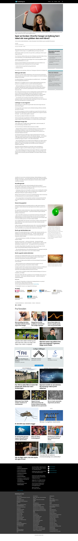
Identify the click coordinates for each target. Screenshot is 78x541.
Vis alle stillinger (39, 365)
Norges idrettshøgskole (36, 521)
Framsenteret (19, 508)
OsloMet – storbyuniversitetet (37, 530)
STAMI (50, 508)
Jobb (59, 1)
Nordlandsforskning (36, 515)
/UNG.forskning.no (53, 470)
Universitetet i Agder (52, 518)
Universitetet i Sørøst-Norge (54, 524)
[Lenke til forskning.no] (30, 1)
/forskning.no (52, 468)
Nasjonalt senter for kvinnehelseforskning (39, 509)
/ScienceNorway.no (53, 472)
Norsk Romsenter (35, 525)
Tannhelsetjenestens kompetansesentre (55, 514)
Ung (52, 1)
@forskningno (52, 466)
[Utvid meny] (62, 1)
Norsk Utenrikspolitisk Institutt (37, 526)
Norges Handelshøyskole (36, 517)
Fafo (17, 503)
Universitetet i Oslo (52, 522)
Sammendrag (36, 284)
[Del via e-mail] (20, 305)
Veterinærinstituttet (52, 528)
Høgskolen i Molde (19, 513)
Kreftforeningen (19, 522)
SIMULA (51, 502)
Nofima (34, 512)
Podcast (55, 1)
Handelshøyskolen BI (20, 510)
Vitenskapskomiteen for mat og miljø (55, 531)
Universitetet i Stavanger (53, 523)
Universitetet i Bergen (53, 519)
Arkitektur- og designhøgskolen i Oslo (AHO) (23, 497)
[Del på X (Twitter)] (17, 305)
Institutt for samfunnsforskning (21, 519)
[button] (16, 357)
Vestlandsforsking (52, 527)
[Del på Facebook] (16, 305)
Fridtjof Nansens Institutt (20, 509)
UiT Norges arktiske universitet (54, 517)
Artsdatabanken (19, 498)
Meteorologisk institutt (20, 525)
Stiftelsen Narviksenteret (53, 510)
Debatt (49, 1)
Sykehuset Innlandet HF (53, 513)
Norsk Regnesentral (36, 524)
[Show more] (55, 68)
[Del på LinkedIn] (19, 305)
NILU (17, 531)
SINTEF (51, 503)
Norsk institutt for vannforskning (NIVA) (39, 529)
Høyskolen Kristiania (20, 518)
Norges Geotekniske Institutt (37, 516)
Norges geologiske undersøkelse (38, 520)
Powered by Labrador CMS (39, 535)
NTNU (34, 501)
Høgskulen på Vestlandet (20, 517)
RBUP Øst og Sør (52, 498)
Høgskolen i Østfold (20, 514)
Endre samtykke (20, 490)
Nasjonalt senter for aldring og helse (38, 506)
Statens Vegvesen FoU (53, 509)
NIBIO (18, 528)
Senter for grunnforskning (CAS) (54, 504)
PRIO (50, 497)
